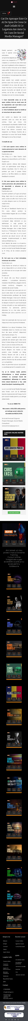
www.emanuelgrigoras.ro (10, 426)
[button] (14, 6)
